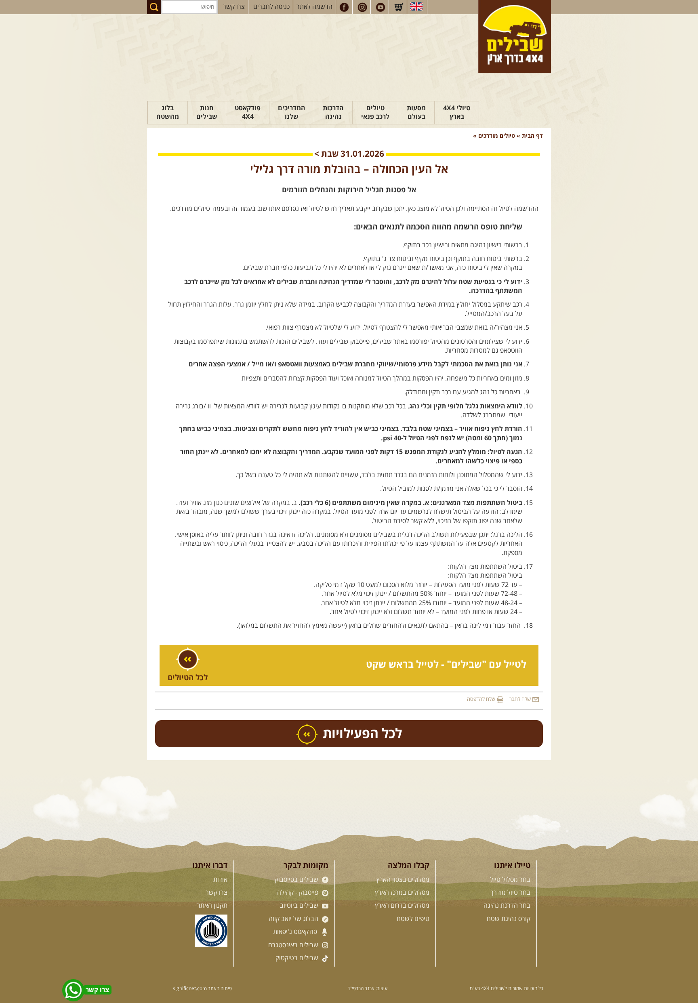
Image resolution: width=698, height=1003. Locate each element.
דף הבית (532, 136)
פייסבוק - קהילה (298, 893)
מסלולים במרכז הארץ (402, 893)
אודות (220, 880)
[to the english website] (416, 6)
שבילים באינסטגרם (294, 945)
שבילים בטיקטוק (297, 958)
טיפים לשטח (413, 919)
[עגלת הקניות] (399, 7)
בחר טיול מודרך (510, 893)
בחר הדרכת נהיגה (507, 906)
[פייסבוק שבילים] (344, 7)
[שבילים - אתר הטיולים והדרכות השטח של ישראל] (514, 36)
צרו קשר (234, 7)
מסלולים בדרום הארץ (402, 906)
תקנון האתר (212, 906)
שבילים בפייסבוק (297, 880)
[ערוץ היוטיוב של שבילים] (380, 7)
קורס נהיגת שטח (508, 919)
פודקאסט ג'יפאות (296, 932)
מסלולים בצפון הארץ (402, 880)
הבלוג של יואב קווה (294, 919)
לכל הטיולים (188, 678)
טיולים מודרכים (496, 136)
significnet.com (190, 989)
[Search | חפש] (154, 7)
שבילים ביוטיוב (300, 906)
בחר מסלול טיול (510, 880)
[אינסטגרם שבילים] (362, 7)
